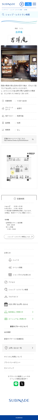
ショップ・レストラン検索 (16, 9)
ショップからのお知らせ (22, 274)
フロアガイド (13, 296)
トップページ (5, 9)
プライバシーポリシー (12, 362)
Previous (2, 63)
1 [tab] (16, 79)
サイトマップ (9, 368)
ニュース (16, 260)
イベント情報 (17, 267)
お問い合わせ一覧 (15, 348)
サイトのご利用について (13, 356)
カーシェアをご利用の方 (17, 319)
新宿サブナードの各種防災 (14, 339)
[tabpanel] (19, 63)
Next (36, 63)
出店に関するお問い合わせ (18, 304)
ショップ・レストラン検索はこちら (19, 237)
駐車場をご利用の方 (16, 312)
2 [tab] (21, 79)
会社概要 (7, 332)
